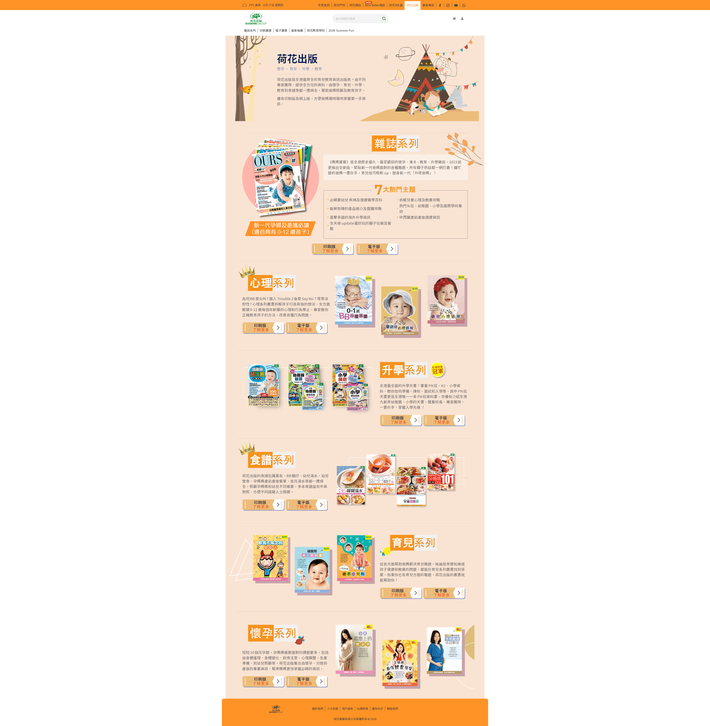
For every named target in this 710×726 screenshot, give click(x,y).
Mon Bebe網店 (375, 5)
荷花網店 (355, 5)
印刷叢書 (266, 30)
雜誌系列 (250, 30)
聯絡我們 (392, 708)
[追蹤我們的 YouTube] (456, 5)
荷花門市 (339, 5)
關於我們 (317, 708)
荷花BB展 (396, 5)
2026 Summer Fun (341, 30)
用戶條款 (347, 708)
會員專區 (428, 5)
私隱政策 (362, 708)
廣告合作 (377, 708)
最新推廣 (297, 30)
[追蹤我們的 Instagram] (448, 5)
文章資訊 (324, 5)
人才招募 (332, 708)
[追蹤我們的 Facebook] (440, 5)
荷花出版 (412, 5)
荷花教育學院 (316, 30)
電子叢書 (281, 30)
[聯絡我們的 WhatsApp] (464, 5)
